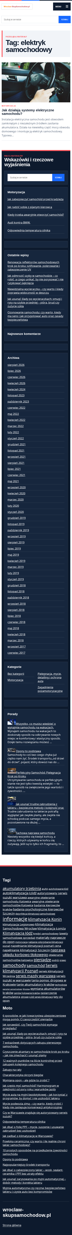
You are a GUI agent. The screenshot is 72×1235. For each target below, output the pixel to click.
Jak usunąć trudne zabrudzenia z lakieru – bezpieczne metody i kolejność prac (36, 806)
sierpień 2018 (16, 610)
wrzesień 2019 (17, 536)
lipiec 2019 (14, 548)
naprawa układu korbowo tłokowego (34, 952)
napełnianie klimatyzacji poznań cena (36, 946)
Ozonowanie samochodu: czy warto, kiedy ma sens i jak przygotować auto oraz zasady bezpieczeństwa (35, 316)
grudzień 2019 (17, 518)
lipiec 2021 (14, 469)
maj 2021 (13, 481)
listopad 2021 (16, 450)
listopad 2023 (16, 395)
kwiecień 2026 (16, 383)
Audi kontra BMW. (19, 222)
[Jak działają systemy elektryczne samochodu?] (36, 82)
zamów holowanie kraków (27, 993)
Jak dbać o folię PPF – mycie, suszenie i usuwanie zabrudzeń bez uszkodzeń (33, 1128)
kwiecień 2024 (16, 389)
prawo (63, 960)
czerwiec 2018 (16, 622)
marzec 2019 (16, 567)
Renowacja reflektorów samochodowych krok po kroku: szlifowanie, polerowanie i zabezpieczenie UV (34, 265)
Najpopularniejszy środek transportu (26, 1164)
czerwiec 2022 (16, 408)
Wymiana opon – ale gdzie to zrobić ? (26, 1080)
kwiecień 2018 (16, 634)
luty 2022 (13, 432)
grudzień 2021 (17, 444)
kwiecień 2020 (16, 493)
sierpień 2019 (16, 542)
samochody (14, 965)
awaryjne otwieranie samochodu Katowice (29, 899)
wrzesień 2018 (17, 604)
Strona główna (12, 1225)
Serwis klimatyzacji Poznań (30, 968)
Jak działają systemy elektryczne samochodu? (28, 112)
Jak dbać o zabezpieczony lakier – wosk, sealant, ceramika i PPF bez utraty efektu (33, 1171)
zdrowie (25, 996)
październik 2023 (18, 401)
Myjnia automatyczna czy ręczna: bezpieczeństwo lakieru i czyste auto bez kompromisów (34, 1189)
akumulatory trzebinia (22, 888)
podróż (55, 960)
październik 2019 (18, 530)
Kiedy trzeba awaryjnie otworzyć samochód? (36, 215)
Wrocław (26, 989)
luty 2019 (13, 573)
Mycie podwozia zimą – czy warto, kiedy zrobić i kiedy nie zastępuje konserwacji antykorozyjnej (33, 1105)
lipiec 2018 (14, 616)
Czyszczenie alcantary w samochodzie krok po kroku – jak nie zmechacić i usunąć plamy (36, 1053)
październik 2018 (18, 597)
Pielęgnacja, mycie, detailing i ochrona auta (49, 677)
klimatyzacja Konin (45, 919)
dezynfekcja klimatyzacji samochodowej (35, 913)
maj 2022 (13, 414)
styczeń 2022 (16, 438)
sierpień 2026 (16, 365)
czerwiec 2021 (16, 475)
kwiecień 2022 (16, 420)
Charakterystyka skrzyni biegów (23, 1075)
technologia (61, 984)
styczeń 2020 (16, 512)
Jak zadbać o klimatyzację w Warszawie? (28, 1136)
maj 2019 (13, 555)
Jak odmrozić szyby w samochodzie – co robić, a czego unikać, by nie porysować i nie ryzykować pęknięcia (35, 279)
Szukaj (64, 20)
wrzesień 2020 (17, 487)
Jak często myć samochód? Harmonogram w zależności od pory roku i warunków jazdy (31, 1087)
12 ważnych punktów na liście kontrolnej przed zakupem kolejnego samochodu (32, 1062)
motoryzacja (21, 942)
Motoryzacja (9, 106)
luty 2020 (13, 506)
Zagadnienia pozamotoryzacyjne (50, 689)
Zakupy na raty (12, 1069)
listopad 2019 (16, 524)
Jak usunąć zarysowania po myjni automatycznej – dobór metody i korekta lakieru (34, 1180)
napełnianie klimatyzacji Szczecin (26, 950)
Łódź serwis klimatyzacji (41, 996)
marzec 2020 (16, 499)
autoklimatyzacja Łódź (20, 893)
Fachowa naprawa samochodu (35, 833)
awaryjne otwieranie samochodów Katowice (31, 903)
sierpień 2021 (16, 463)
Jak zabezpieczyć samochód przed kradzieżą (35, 199)
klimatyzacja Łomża (52, 928)
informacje (15, 918)
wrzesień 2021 (17, 457)
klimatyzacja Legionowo (18, 924)
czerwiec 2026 (16, 377)
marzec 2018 (16, 640)
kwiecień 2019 (16, 561)
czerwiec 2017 (16, 653)
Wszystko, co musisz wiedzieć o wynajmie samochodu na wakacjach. (32, 725)
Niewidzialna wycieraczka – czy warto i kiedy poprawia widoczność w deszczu (35, 291)
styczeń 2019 (16, 579)
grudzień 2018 (17, 585)
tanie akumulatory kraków (35, 984)
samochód (36, 965)
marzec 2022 (16, 426)
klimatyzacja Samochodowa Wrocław (28, 926)
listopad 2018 (16, 591)
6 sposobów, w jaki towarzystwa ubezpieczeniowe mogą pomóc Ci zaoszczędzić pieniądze (34, 1017)
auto (45, 889)
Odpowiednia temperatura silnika (29, 230)
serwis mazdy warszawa (36, 975)
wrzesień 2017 (17, 646)
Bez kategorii (16, 674)
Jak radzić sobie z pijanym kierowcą (30, 207)
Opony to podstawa (28, 751)
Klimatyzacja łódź (17, 932)
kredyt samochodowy (46, 933)
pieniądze (42, 959)
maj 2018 (13, 628)
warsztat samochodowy (12, 989)
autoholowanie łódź (58, 888)
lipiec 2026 (14, 371)
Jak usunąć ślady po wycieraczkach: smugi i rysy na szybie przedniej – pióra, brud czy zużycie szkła (35, 302)
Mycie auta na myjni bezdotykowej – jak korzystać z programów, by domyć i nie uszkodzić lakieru (35, 1096)
